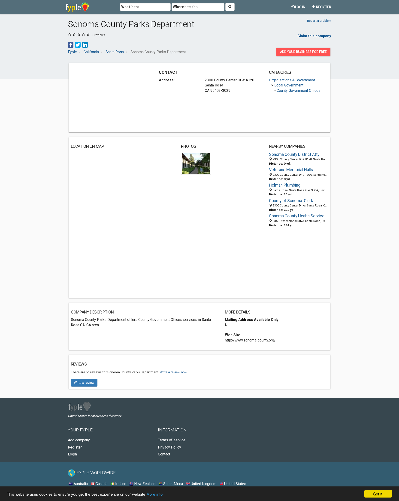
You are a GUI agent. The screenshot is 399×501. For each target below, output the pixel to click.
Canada (101, 484)
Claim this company (314, 36)
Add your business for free (303, 52)
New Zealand (144, 484)
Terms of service (171, 440)
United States (234, 484)
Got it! (378, 494)
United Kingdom (203, 484)
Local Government (288, 85)
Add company (79, 440)
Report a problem (319, 20)
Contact (164, 454)
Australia (80, 484)
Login (72, 454)
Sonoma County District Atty (294, 154)
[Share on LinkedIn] (85, 44)
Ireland (120, 484)
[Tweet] (78, 44)
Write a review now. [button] (174, 372)
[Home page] (77, 7)
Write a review (84, 382)
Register (323, 7)
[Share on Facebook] (70, 44)
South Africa (172, 484)
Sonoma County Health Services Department (298, 216)
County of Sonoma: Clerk (291, 200)
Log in (299, 7)
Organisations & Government (292, 80)
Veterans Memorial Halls (291, 169)
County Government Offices (298, 90)
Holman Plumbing (284, 185)
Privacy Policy (169, 447)
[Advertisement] (109, 97)
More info (154, 494)
